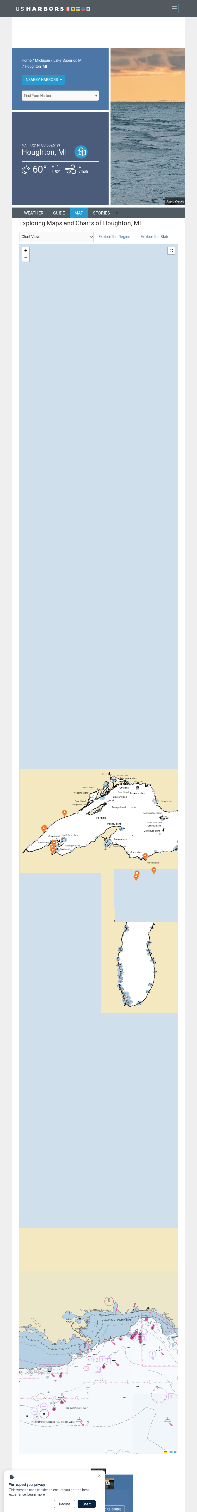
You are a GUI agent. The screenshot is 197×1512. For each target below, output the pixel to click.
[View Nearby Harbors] (81, 152)
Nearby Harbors (42, 79)
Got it (87, 1504)
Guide (59, 212)
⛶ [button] (171, 251)
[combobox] (60, 96)
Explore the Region (114, 236)
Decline (64, 1504)
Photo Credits (175, 201)
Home (27, 60)
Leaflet (172, 1452)
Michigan (42, 60)
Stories (101, 212)
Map (78, 212)
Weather (33, 212)
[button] (64, 813)
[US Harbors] (53, 8)
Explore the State (155, 236)
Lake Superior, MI (68, 60)
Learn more (36, 1494)
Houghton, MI (36, 66)
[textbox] (60, 96)
